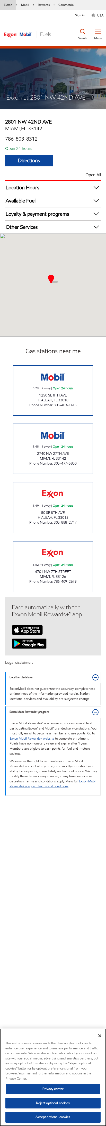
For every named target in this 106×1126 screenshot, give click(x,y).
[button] (98, 34)
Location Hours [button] (22, 187)
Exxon (8, 5)
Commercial (66, 5)
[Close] (99, 1035)
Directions (29, 160)
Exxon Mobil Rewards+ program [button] (29, 712)
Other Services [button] (22, 227)
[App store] (27, 629)
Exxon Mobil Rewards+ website (32, 738)
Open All (93, 174)
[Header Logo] (27, 34)
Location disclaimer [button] (21, 677)
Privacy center (53, 1089)
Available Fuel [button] (21, 200)
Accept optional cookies (53, 1117)
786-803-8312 (21, 138)
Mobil (25, 5)
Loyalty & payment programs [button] (37, 213)
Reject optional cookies (53, 1103)
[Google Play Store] (29, 643)
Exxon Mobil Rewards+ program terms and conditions (53, 784)
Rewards (44, 5)
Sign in (80, 15)
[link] (53, 390)
